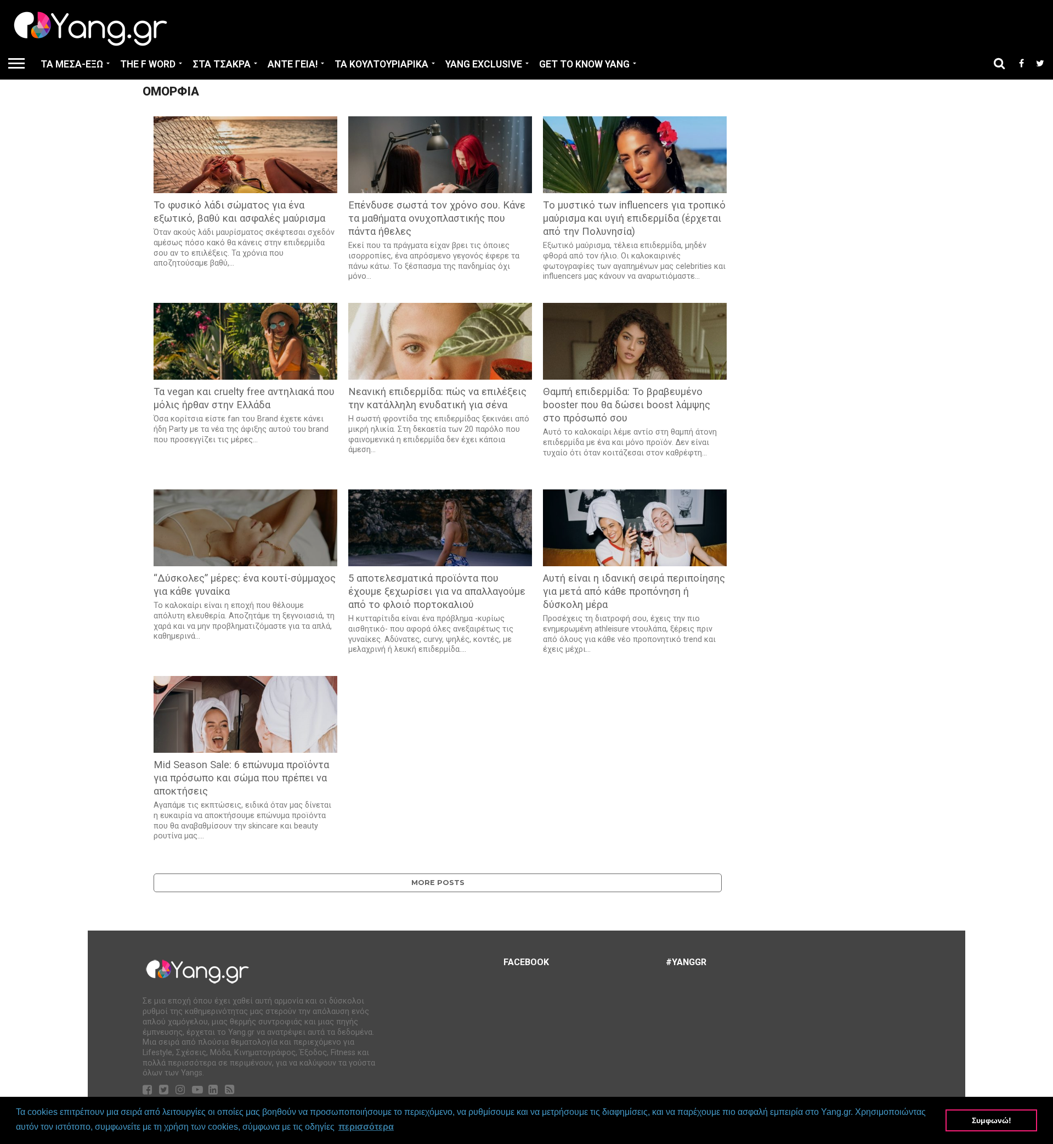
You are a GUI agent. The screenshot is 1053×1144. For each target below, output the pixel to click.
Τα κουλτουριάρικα (381, 64)
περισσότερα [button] (366, 1126)
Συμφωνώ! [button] (991, 1120)
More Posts (438, 882)
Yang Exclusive (483, 64)
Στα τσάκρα (222, 64)
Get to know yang (584, 64)
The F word (148, 64)
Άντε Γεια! (293, 64)
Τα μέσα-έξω (72, 64)
